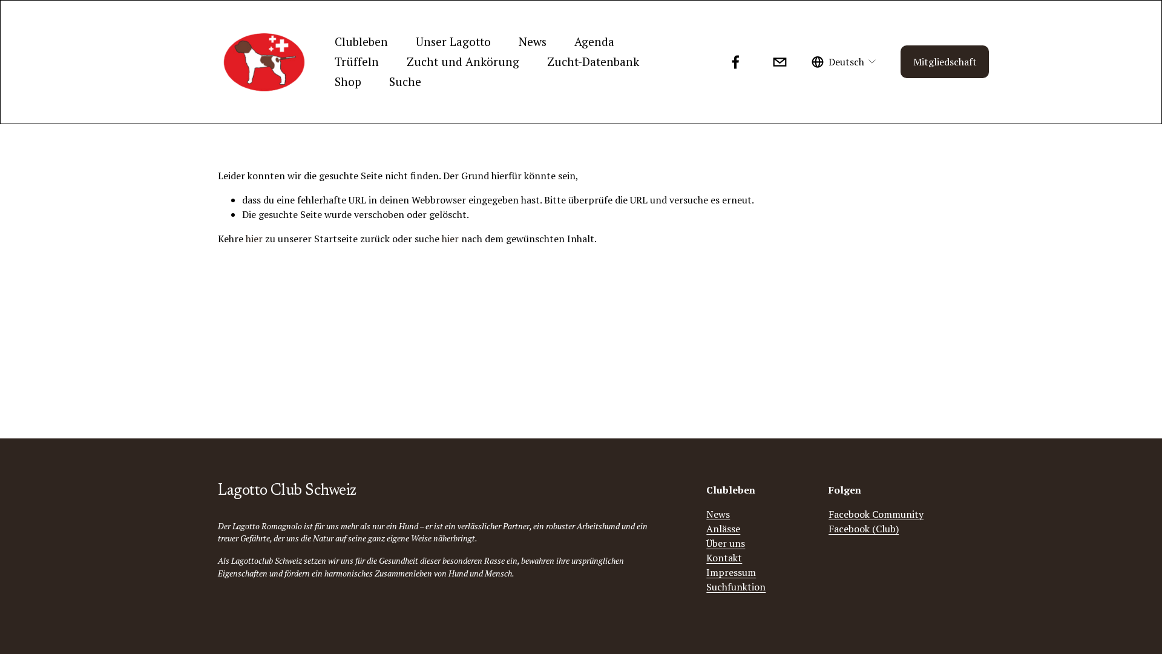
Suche (405, 81)
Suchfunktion (736, 586)
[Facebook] (735, 62)
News (533, 41)
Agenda (594, 41)
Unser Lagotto (453, 41)
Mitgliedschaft (945, 61)
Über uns (725, 543)
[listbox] (845, 62)
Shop (348, 81)
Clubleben (361, 41)
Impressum (731, 572)
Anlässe (723, 528)
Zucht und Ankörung (463, 61)
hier (254, 238)
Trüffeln (357, 61)
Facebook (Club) (864, 528)
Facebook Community (876, 514)
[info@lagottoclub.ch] (780, 62)
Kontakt (724, 557)
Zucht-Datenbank (593, 61)
